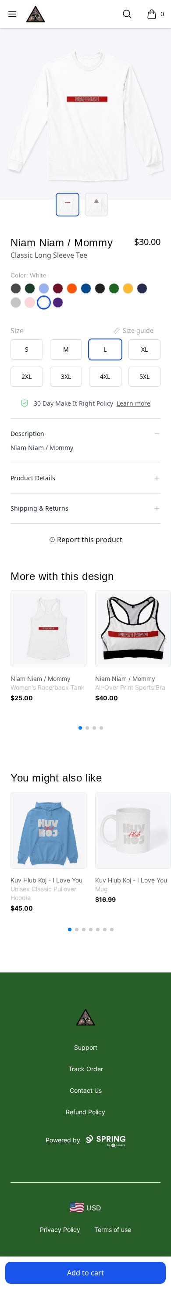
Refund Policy (85, 1112)
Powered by (63, 1140)
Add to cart (85, 1273)
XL (144, 349)
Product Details (33, 478)
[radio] (27, 349)
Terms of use (112, 1229)
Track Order (85, 1069)
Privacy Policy (60, 1229)
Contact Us (86, 1090)
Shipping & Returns (39, 508)
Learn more (133, 403)
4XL (105, 376)
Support (85, 1047)
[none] (132, 330)
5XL (144, 376)
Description (27, 433)
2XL (26, 376)
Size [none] (17, 330)
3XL (66, 376)
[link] (48, 629)
